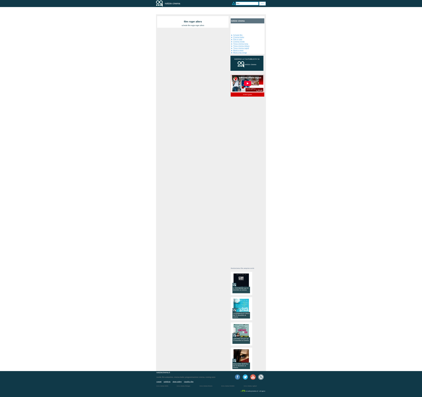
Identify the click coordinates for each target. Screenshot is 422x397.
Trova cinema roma (240, 44)
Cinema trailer (238, 37)
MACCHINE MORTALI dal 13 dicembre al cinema (240, 365)
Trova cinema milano (241, 46)
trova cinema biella (162, 386)
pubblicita (167, 382)
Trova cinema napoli (241, 48)
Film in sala (237, 39)
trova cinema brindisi (227, 386)
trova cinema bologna (183, 386)
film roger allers (193, 21)
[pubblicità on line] (241, 67)
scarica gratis (247, 94)
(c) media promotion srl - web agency (255, 391)
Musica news (238, 50)
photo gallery (177, 382)
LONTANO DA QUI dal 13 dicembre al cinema (241, 339)
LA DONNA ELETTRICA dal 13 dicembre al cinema (241, 315)
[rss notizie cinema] (261, 379)
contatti (158, 382)
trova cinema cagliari (250, 386)
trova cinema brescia (206, 386)
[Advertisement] (242, 28)
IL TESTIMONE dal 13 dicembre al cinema (240, 289)
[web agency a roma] (243, 391)
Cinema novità (239, 42)
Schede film (237, 35)
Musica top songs (240, 53)
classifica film (188, 382)
